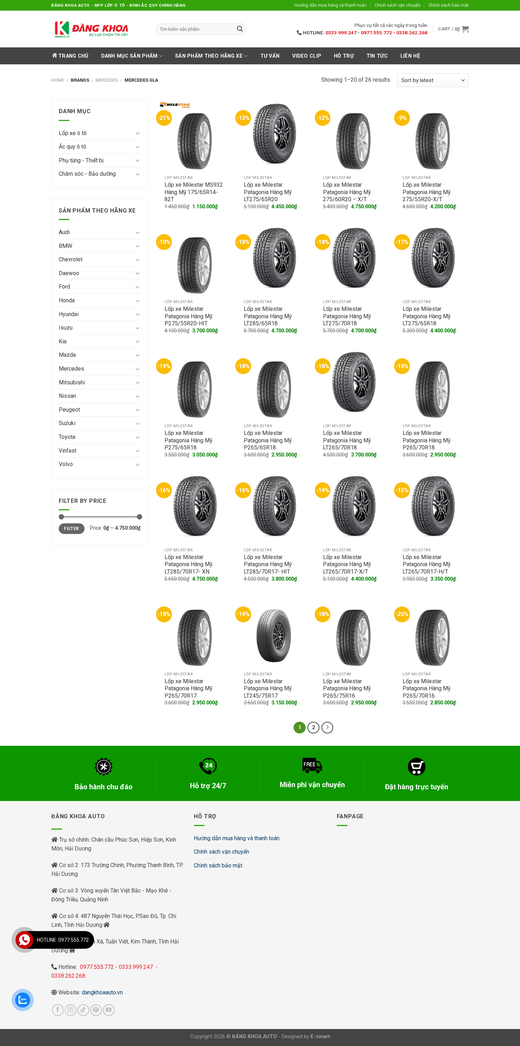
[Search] (240, 29)
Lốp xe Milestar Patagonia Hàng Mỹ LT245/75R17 (267, 688)
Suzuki (67, 423)
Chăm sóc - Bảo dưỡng (87, 173)
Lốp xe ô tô (73, 133)
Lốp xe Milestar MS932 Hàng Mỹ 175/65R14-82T (193, 192)
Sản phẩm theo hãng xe (209, 56)
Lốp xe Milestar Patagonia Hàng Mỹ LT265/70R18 (347, 440)
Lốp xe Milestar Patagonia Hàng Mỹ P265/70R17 (188, 688)
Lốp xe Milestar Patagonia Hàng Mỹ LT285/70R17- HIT (267, 564)
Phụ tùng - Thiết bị (81, 160)
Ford (64, 286)
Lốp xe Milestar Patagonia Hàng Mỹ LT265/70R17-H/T (426, 564)
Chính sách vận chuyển (398, 5)
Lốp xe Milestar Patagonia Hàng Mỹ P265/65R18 (267, 440)
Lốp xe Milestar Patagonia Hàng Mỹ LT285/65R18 (267, 316)
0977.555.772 (97, 967)
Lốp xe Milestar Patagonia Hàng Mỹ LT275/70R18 (347, 316)
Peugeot (69, 409)
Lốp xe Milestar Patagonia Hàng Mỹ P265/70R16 (426, 688)
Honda (67, 300)
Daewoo (69, 273)
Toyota (67, 437)
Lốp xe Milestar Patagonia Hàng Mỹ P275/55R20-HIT (188, 316)
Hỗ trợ (344, 56)
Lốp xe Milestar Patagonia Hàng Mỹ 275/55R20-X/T (426, 192)
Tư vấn (270, 56)
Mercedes (107, 80)
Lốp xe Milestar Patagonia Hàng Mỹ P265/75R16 (347, 688)
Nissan (67, 396)
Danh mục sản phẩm (129, 56)
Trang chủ (73, 56)
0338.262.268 (411, 32)
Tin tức (377, 56)
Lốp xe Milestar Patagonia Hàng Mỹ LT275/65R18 (426, 316)
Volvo (66, 464)
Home (57, 80)
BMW (65, 246)
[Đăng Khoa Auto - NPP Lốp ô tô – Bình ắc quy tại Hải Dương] (91, 29)
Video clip (306, 56)
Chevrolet (70, 259)
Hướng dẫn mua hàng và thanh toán (330, 5)
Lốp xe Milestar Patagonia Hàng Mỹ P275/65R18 (188, 440)
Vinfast (67, 450)
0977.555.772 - (378, 32)
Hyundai (69, 314)
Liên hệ (410, 56)
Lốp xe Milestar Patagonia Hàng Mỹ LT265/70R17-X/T (347, 564)
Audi (64, 232)
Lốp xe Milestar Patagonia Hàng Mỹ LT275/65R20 (267, 192)
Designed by (306, 1037)
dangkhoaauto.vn (102, 992)
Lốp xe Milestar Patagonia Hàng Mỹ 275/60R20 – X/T (347, 192)
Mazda (67, 354)
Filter (71, 528)
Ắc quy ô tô (72, 146)
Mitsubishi (72, 382)
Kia (63, 341)
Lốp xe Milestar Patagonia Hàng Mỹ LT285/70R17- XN (188, 564)
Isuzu (66, 327)
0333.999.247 (341, 32)
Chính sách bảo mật (448, 5)
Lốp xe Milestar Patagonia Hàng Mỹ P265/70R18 (426, 440)
